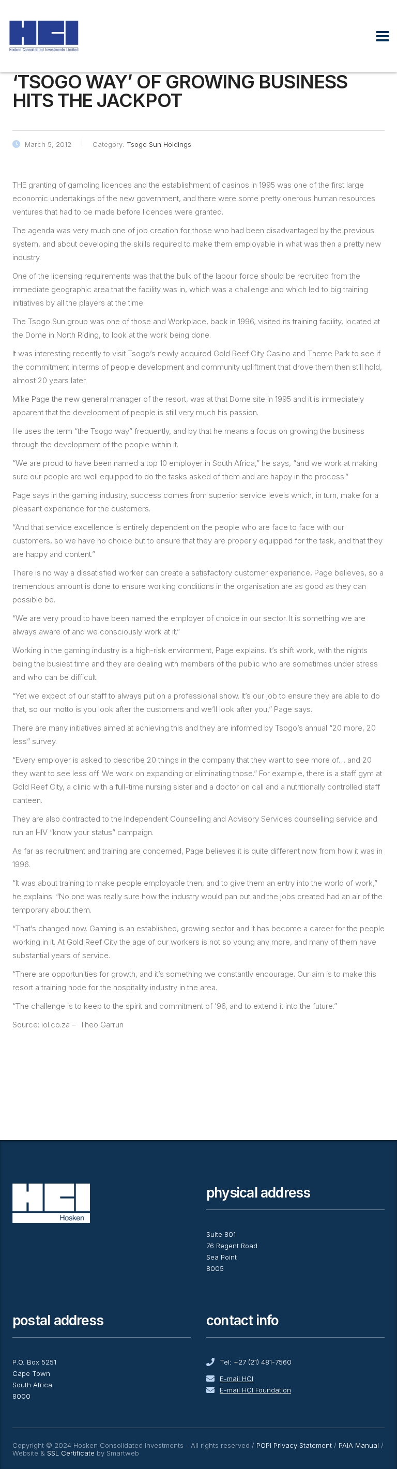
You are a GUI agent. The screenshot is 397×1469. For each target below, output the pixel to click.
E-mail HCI (236, 1378)
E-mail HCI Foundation (255, 1390)
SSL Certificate (71, 1453)
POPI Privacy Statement (294, 1445)
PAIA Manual (359, 1445)
